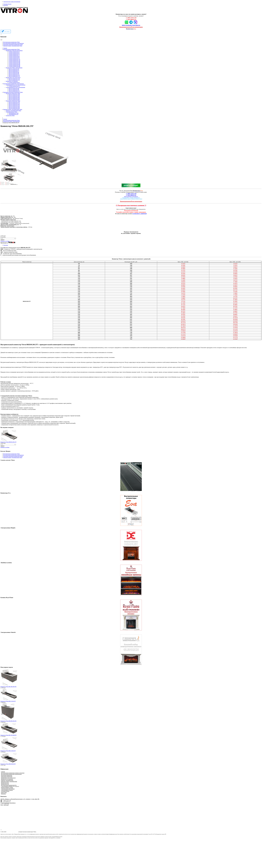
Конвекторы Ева (5, 784)
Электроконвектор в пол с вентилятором (15, 87)
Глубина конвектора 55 (14, 51)
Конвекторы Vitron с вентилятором (14, 67)
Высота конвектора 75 (14, 71)
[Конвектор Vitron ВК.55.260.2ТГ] (9, 749)
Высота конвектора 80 (14, 72)
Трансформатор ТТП (13, 113)
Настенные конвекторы (6, 775)
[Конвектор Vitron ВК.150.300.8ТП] (9, 734)
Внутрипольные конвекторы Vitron (11, 42)
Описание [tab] (5, 245)
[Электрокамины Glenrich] (131, 649)
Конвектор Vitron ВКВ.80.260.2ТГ (8, 442)
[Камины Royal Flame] (131, 615)
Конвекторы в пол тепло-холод (13, 77)
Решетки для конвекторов (7, 780)
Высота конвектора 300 (14, 95)
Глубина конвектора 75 (14, 55)
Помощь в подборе (5, 241)
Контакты (5, 5)
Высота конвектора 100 (14, 102)
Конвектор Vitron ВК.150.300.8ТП (8, 735)
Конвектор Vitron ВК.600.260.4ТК (8, 721)
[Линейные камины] (131, 580)
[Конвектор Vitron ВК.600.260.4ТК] (8, 719)
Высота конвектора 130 (14, 78)
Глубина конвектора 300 (14, 62)
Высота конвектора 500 (14, 98)
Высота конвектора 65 (14, 69)
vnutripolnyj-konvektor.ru (12, 831)
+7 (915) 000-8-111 (131, 19)
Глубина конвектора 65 (14, 53)
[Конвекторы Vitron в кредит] (131, 187)
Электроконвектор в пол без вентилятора (15, 84)
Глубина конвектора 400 (14, 64)
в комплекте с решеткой (139, 213)
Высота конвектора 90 (14, 73)
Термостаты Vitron (10, 115)
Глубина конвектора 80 (14, 56)
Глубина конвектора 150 (14, 60)
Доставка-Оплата (7, 4)
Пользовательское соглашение (7, 835)
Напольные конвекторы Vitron (13, 100)
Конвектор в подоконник (12, 81)
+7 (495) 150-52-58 (131, 17)
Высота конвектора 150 (14, 76)
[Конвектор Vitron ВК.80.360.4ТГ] (9, 762)
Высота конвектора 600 (14, 99)
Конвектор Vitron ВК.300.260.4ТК (8, 686)
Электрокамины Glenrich (7, 790)
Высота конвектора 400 (14, 97)
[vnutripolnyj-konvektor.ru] (14, 12)
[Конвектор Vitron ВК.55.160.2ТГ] (9, 700)
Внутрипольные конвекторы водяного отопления (12, 772)
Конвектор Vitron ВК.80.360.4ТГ (8, 763)
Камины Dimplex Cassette (7, 787)
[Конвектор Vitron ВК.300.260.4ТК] (9, 685)
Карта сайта (4, 792)
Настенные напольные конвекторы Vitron (13, 44)
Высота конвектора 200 (14, 94)
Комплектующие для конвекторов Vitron (12, 45)
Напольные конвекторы (6, 776)
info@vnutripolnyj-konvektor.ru (131, 25)
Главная (5, 48)
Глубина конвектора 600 (14, 66)
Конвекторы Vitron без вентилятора (14, 50)
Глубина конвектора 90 (14, 57)
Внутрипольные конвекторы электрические (13, 43)
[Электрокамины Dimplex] (131, 545)
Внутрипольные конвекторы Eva (9, 785)
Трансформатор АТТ (13, 114)
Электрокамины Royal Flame (8, 788)
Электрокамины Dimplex (7, 786)
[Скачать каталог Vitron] (131, 476)
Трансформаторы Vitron (11, 111)
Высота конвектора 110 (14, 75)
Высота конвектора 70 (14, 70)
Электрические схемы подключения (11, 1)
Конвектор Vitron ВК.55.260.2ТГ (8, 750)
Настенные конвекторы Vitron (13, 93)
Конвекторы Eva (5, 782)
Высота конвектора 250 (14, 105)
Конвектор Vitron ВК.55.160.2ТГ (8, 701)
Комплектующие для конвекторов (9, 781)
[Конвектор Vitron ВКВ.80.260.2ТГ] (9, 440)
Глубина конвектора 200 (14, 61)
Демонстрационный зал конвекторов (131, 27)
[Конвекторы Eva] (131, 510)
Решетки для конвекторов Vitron (13, 110)
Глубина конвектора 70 (14, 54)
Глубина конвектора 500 (14, 65)
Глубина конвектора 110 (14, 59)
